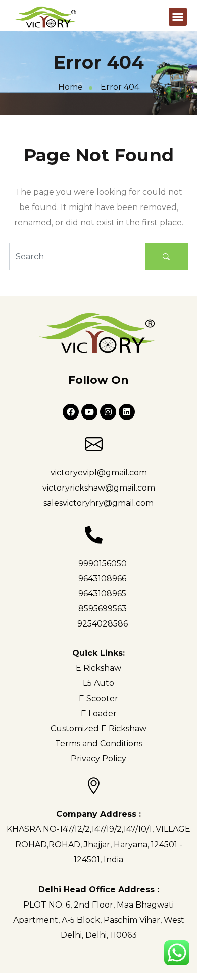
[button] (178, 17)
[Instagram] (108, 412)
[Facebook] (71, 412)
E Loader (99, 713)
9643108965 (102, 593)
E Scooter (98, 698)
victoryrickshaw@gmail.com (98, 488)
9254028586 (102, 624)
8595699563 (102, 608)
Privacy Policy (98, 758)
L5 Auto (98, 683)
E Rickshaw (98, 668)
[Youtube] (89, 412)
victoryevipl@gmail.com (99, 472)
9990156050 (102, 563)
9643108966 (102, 578)
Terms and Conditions (98, 743)
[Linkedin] (127, 412)
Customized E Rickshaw (98, 728)
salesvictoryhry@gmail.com (98, 503)
